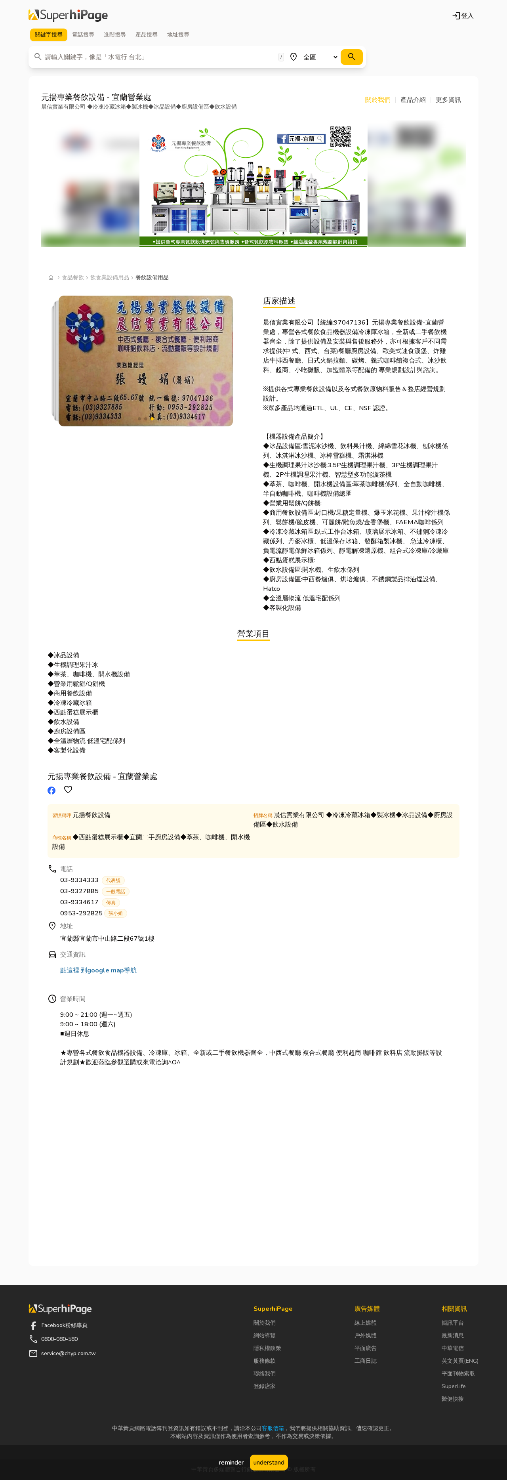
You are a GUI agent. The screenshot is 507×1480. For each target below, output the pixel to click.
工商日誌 (366, 1361)
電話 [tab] (83, 34)
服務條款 (265, 1361)
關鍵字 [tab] (49, 34)
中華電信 (453, 1348)
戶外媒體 (366, 1335)
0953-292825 (91, 913)
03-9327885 (92, 891)
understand (269, 1462)
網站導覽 (265, 1335)
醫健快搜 (453, 1399)
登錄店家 (265, 1386)
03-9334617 (88, 902)
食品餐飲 (73, 277)
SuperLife (454, 1386)
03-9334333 (90, 880)
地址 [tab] (178, 34)
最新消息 (453, 1335)
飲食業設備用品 (109, 277)
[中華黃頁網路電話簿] (68, 16)
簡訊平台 (453, 1323)
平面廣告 (366, 1348)
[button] (380, 100)
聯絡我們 (265, 1373)
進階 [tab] (115, 34)
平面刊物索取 (458, 1373)
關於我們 (265, 1323)
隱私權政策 (267, 1348)
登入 (463, 16)
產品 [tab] (146, 34)
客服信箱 (273, 1428)
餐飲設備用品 (152, 277)
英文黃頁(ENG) (460, 1361)
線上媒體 (366, 1323)
